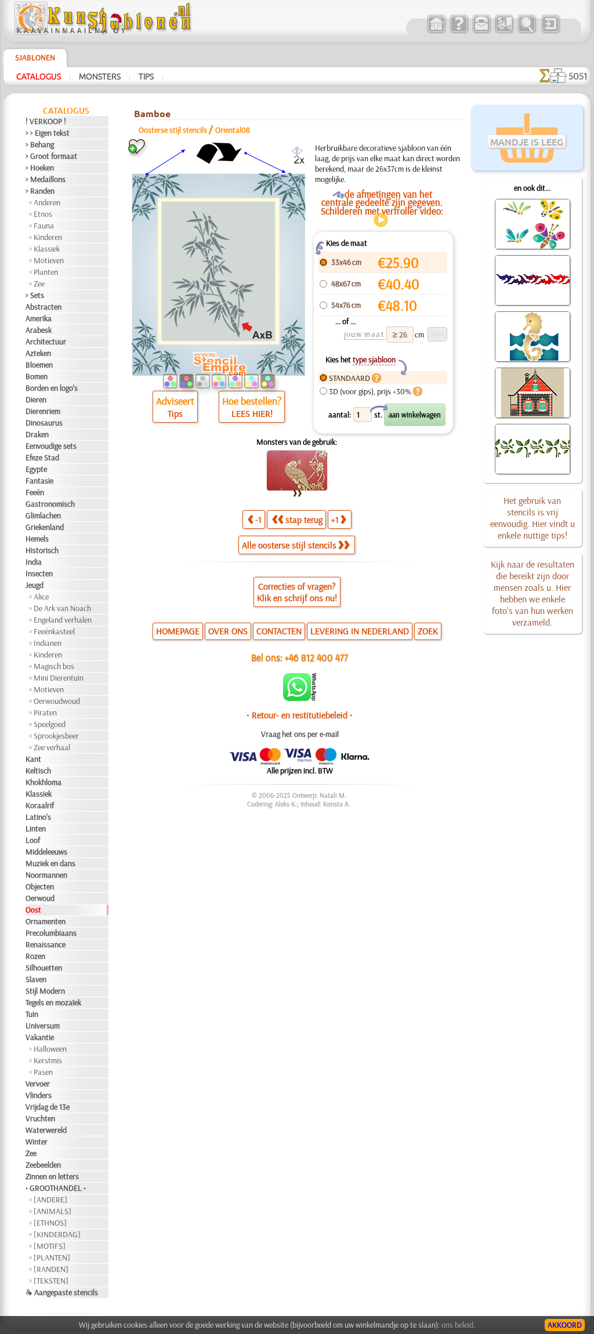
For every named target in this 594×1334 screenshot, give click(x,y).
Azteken (38, 353)
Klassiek (47, 248)
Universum (43, 1025)
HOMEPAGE (178, 631)
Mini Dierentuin (59, 678)
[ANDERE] (50, 1199)
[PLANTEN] (52, 1257)
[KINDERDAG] (57, 1234)
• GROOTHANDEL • (56, 1188)
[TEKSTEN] (51, 1280)
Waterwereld (46, 1130)
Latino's (38, 817)
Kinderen (48, 237)
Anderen (47, 202)
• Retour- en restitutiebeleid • (300, 715)
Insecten (39, 573)
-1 (258, 519)
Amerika (39, 318)
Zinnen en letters (52, 1176)
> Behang (40, 144)
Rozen (35, 956)
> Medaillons (46, 179)
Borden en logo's (52, 388)
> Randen (40, 191)
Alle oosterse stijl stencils (289, 545)
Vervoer (38, 1083)
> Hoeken (40, 167)
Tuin (32, 1014)
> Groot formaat (51, 156)
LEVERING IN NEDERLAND (359, 631)
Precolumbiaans (51, 933)
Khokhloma (43, 782)
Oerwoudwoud (57, 701)
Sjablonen (35, 57)
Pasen (43, 1072)
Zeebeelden (43, 1164)
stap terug (304, 519)
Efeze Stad (42, 457)
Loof (33, 840)
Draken (37, 434)
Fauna (44, 225)
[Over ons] (458, 31)
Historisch (42, 550)
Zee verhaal (52, 747)
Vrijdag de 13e (48, 1107)
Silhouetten (44, 967)
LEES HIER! (252, 413)
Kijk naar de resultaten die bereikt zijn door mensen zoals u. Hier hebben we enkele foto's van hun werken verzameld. (532, 593)
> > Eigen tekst (48, 133)
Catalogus (38, 76)
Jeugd (35, 585)
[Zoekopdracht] (526, 31)
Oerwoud (40, 898)
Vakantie (40, 1037)
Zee (39, 283)
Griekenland (45, 527)
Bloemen (39, 364)
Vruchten (40, 1118)
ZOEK (428, 631)
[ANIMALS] (52, 1211)
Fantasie (39, 480)
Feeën (35, 492)
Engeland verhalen (63, 620)
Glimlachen (43, 515)
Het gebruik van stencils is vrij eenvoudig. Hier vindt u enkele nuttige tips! (532, 518)
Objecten (40, 886)
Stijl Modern (45, 991)
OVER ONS (228, 631)
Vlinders (39, 1095)
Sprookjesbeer (56, 735)
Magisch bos (54, 666)
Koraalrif (40, 805)
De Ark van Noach (62, 608)
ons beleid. (458, 1325)
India (34, 562)
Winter (37, 1141)
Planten (46, 272)
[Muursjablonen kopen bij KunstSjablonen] (436, 31)
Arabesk (39, 330)
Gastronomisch (50, 504)
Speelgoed (50, 724)
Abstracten (43, 306)
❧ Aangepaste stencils (62, 1292)
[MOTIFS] (50, 1246)
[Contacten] (481, 31)
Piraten (45, 712)
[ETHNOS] (50, 1222)
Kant (33, 759)
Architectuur (46, 341)
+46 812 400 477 (316, 657)
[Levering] (503, 31)
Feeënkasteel (54, 631)
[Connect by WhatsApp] (299, 698)
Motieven (49, 260)
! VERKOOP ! (46, 121)
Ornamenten (46, 921)
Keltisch (38, 770)
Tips (146, 76)
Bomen (37, 376)
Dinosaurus (44, 422)
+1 (335, 519)
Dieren (36, 399)
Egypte (36, 469)
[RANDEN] (51, 1269)
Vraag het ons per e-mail (300, 734)
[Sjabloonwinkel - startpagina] (104, 32)
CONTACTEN (279, 631)
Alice (41, 596)
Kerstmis (48, 1060)
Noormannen (46, 875)
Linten (36, 828)
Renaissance (46, 944)
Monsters (100, 76)
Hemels (37, 538)
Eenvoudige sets (51, 446)
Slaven (36, 979)
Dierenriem (43, 411)
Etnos (43, 214)
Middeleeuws (46, 851)
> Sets (35, 295)
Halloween (50, 1049)
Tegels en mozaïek (53, 1002)
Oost (33, 909)
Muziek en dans (50, 863)
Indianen (47, 643)
